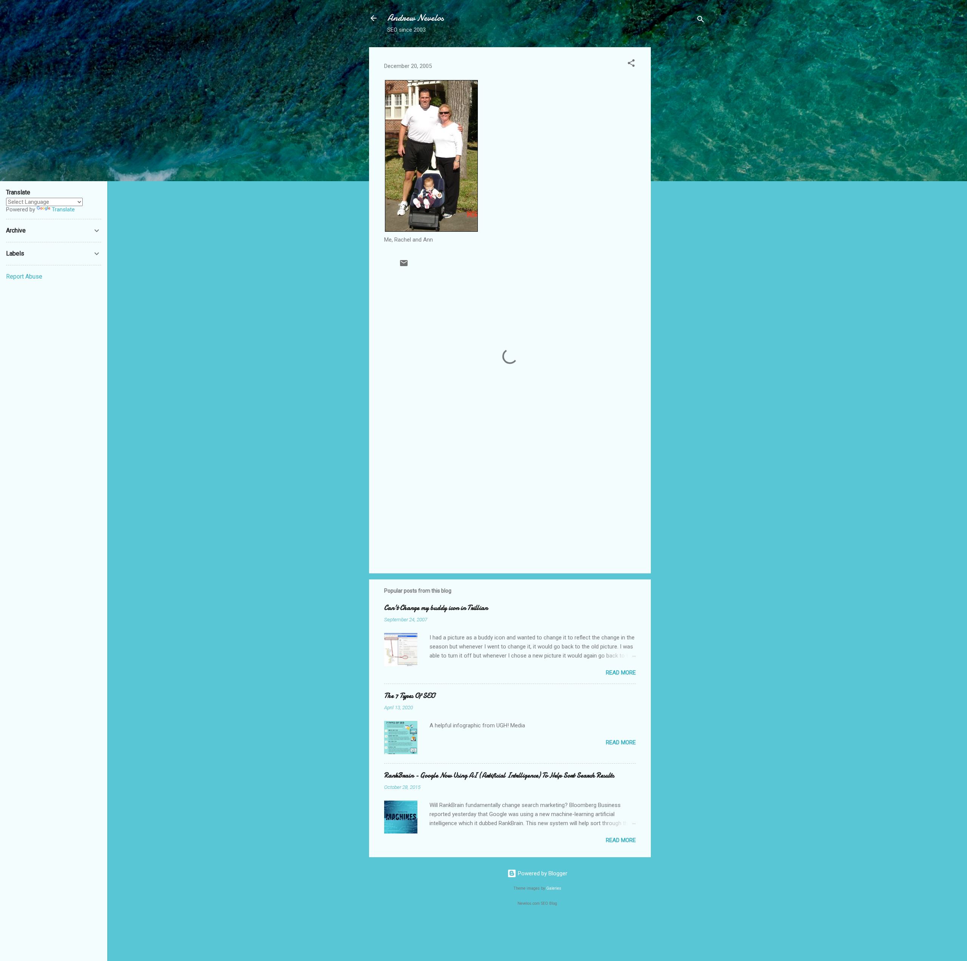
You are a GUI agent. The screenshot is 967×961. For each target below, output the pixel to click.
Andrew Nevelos (415, 18)
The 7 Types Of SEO (409, 696)
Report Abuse (24, 276)
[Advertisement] (681, 160)
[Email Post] (403, 265)
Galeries (553, 888)
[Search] (700, 20)
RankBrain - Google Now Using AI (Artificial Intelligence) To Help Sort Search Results (499, 775)
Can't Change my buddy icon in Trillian (436, 608)
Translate (63, 209)
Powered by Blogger (541, 873)
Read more (621, 672)
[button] (631, 64)
